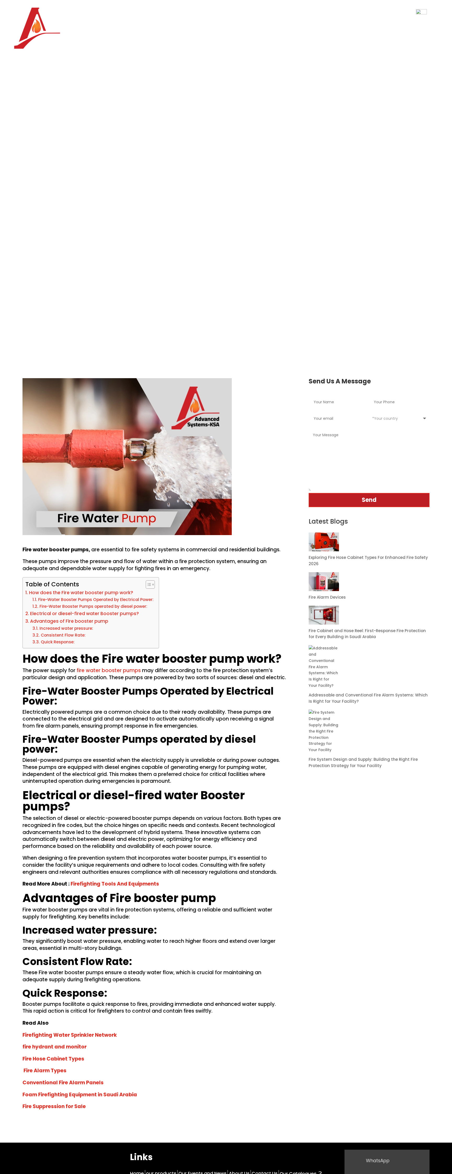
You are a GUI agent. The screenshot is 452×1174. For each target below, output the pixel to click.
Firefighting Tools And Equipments (114, 883)
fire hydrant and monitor (54, 1046)
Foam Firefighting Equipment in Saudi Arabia (79, 1094)
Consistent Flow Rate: (63, 635)
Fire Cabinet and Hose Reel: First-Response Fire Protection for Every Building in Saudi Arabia (367, 634)
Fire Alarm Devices (327, 597)
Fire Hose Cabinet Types (53, 1058)
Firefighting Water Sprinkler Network (69, 1035)
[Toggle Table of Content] (148, 584)
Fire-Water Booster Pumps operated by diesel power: (93, 606)
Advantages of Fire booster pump (69, 621)
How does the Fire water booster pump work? (81, 592)
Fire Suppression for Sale (54, 1106)
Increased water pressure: (66, 628)
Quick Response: (57, 642)
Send (369, 500)
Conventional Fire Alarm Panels (63, 1082)
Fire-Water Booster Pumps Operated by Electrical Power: (95, 599)
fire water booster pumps (108, 670)
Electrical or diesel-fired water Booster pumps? (84, 613)
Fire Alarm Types (44, 1070)
